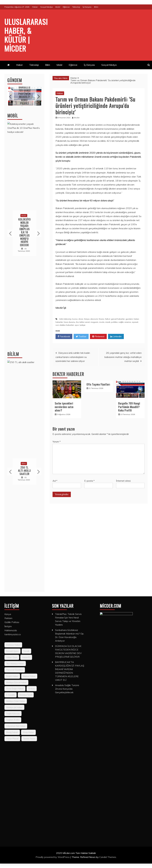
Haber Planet (12, 738)
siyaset (135, 322)
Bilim (96, 7)
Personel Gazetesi (14, 670)
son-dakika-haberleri (65, 325)
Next (38, 96)
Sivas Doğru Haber (15, 688)
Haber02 (26, 657)
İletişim (8, 626)
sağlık (121, 322)
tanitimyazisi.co (12, 634)
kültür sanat (85, 322)
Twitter (82, 336)
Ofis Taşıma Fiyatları (98, 384)
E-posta (89, 480)
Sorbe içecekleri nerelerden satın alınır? (64, 406)
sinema (127, 322)
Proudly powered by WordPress (53, 857)
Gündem (14, 80)
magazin (94, 322)
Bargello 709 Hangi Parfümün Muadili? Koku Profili (129, 406)
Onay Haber (28, 732)
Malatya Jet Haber (14, 707)
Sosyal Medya (46, 7)
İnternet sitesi (123, 480)
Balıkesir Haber (13, 645)
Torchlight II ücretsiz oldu (24, 470)
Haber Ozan (11, 657)
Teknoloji (76, 7)
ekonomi (94, 319)
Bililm (13, 354)
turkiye (82, 325)
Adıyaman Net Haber (15, 726)
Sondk (26, 651)
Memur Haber (29, 676)
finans (101, 319)
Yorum (57, 441)
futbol (107, 319)
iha (77, 322)
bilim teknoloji (65, 319)
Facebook (64, 336)
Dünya (87, 319)
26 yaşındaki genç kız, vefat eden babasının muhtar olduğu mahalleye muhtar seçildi (123, 356)
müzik (107, 322)
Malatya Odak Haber (15, 701)
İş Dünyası (87, 7)
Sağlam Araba (12, 720)
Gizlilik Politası (11, 622)
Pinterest (99, 336)
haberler (59, 322)
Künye (7, 614)
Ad (55, 480)
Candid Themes (107, 857)
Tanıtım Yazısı (29, 738)
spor (77, 325)
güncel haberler (118, 319)
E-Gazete (10, 695)
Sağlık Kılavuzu (13, 713)
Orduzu (31, 688)
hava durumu (69, 322)
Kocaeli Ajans (12, 651)
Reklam (8, 618)
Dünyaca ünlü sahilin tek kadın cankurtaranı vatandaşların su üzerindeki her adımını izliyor (73, 356)
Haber (35, 7)
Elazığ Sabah (12, 732)
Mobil (57, 7)
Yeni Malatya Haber (15, 663)
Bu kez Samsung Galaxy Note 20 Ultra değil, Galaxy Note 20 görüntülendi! (24, 232)
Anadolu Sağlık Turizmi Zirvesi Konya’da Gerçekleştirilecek (67, 689)
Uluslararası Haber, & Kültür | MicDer (26, 35)
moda (101, 322)
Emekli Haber (12, 676)
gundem (129, 319)
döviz (80, 319)
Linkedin (117, 336)
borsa (74, 319)
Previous (10, 96)
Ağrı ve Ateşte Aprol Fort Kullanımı (24, 95)
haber (136, 319)
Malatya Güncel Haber (16, 682)
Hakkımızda (10, 630)
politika (114, 322)
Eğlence (66, 7)
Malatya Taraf (26, 695)
